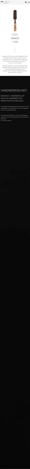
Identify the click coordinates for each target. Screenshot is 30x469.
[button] (2, 466)
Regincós (15, 38)
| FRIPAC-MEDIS (7, 2)
